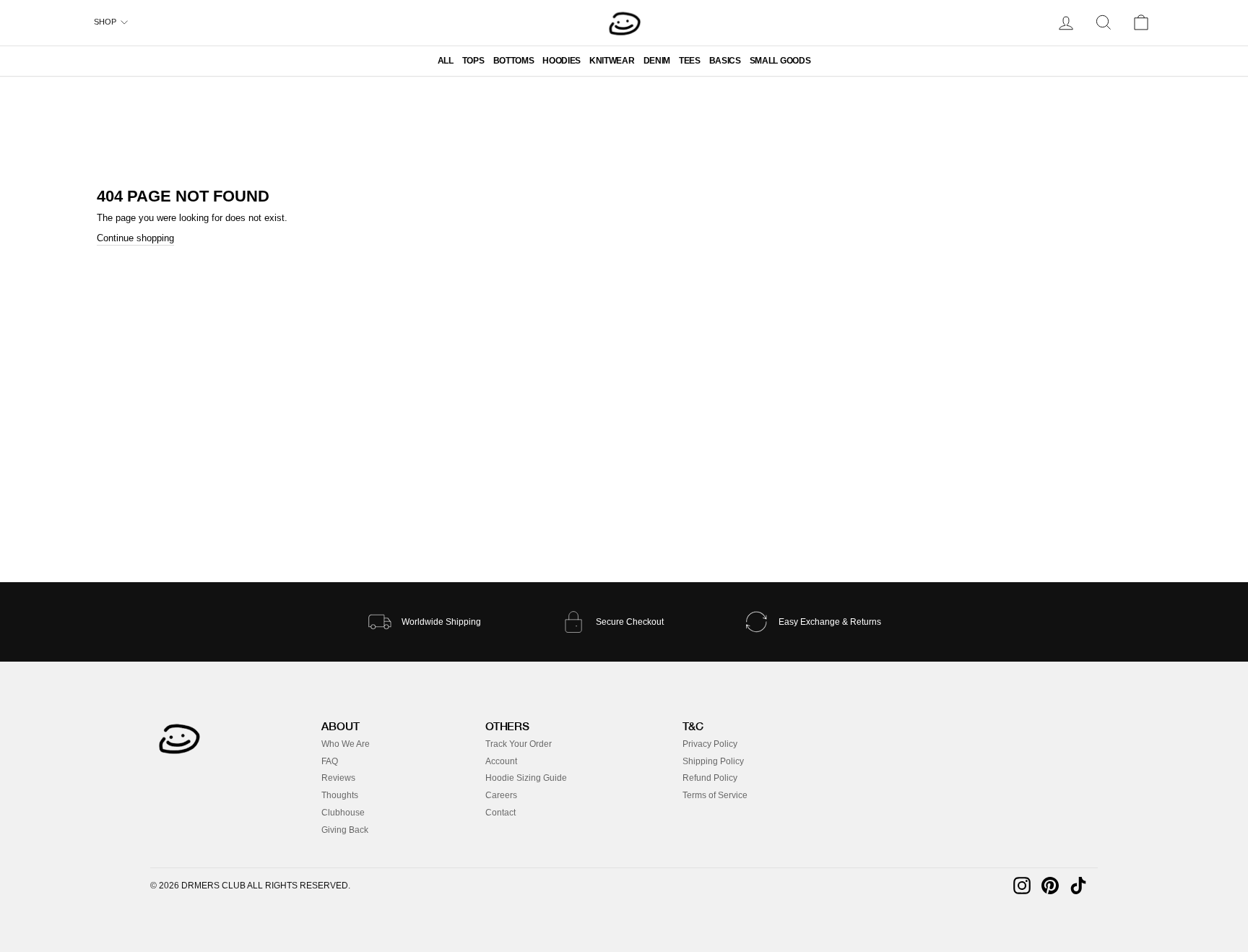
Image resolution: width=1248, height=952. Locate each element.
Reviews (338, 778)
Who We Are (345, 744)
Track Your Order (518, 744)
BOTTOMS (513, 61)
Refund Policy (709, 778)
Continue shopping (135, 238)
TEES (690, 61)
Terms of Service (715, 795)
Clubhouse (343, 813)
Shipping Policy (713, 761)
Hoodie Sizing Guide (526, 778)
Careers (501, 795)
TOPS (473, 61)
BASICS (725, 61)
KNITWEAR (611, 61)
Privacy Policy (709, 744)
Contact (500, 813)
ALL (446, 61)
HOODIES (561, 61)
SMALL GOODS (780, 61)
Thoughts (339, 795)
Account (501, 761)
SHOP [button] (105, 21)
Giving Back (344, 830)
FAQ (329, 761)
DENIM (657, 61)
